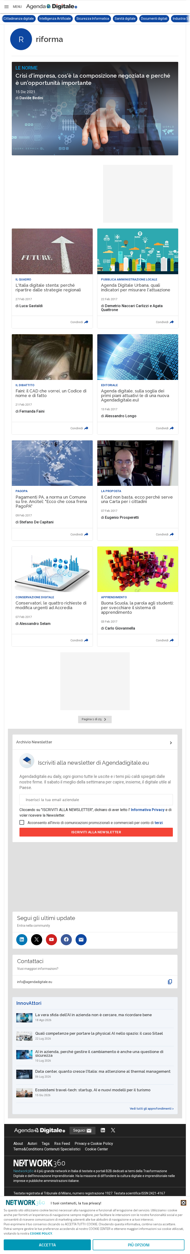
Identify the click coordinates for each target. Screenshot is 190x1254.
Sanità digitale (89, 18)
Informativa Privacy (147, 810)
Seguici (79, 1130)
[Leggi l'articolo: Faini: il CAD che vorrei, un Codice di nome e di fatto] (52, 384)
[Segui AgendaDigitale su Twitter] (113, 1130)
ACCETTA (47, 1245)
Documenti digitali (118, 18)
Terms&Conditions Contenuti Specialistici (46, 1149)
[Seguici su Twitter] (36, 939)
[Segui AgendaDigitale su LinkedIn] (103, 1130)
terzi (159, 823)
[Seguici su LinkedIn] (21, 939)
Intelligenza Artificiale (19, 18)
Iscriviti (96, 832)
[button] (12, 6)
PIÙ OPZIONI (138, 1245)
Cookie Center (96, 1149)
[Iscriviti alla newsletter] (81, 939)
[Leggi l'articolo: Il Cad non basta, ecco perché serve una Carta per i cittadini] (137, 490)
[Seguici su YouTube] (51, 939)
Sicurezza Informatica (57, 18)
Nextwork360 (23, 1171)
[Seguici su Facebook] (66, 939)
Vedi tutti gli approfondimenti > (152, 1108)
